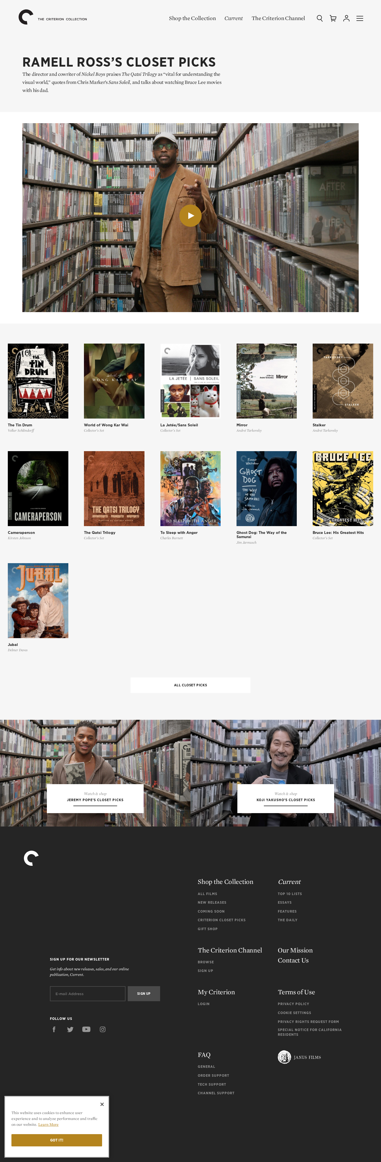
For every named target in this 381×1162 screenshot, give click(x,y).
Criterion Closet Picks (222, 920)
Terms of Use (296, 992)
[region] (56, 1127)
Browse (206, 962)
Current (234, 18)
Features (287, 911)
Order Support (213, 1075)
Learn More (48, 1124)
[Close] (102, 1104)
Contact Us (293, 960)
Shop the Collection (192, 18)
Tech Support (212, 1084)
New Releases (212, 902)
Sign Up (205, 971)
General (206, 1066)
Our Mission (295, 950)
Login (204, 1004)
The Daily (288, 920)
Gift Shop (208, 929)
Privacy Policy (293, 1004)
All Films (207, 894)
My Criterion (216, 992)
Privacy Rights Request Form (308, 1022)
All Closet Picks (190, 685)
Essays (285, 902)
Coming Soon (211, 911)
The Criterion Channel (278, 18)
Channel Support (216, 1093)
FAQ (204, 1054)
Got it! (57, 1140)
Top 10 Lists (290, 894)
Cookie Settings (294, 1013)
